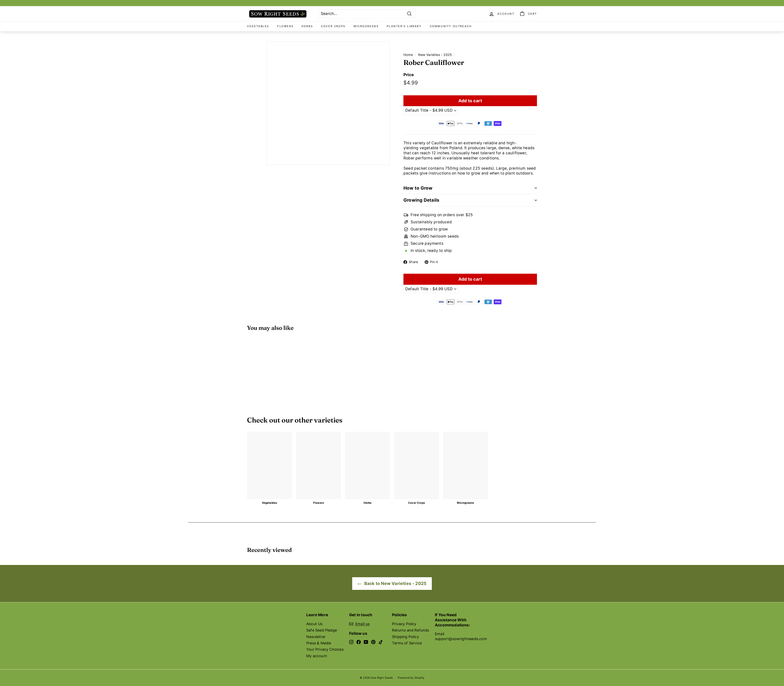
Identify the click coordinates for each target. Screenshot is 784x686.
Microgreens (366, 26)
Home (408, 55)
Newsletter (316, 637)
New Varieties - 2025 (435, 55)
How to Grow (417, 188)
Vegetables (258, 26)
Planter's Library (404, 26)
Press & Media (318, 643)
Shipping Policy (405, 637)
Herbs (307, 26)
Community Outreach (451, 26)
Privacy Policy (404, 624)
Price (408, 74)
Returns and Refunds (410, 630)
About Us (314, 624)
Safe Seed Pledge (321, 630)
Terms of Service (407, 643)
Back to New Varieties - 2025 (395, 583)
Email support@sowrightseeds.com (461, 636)
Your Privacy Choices (325, 649)
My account (316, 656)
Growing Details (421, 200)
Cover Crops (333, 26)
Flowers (285, 26)
